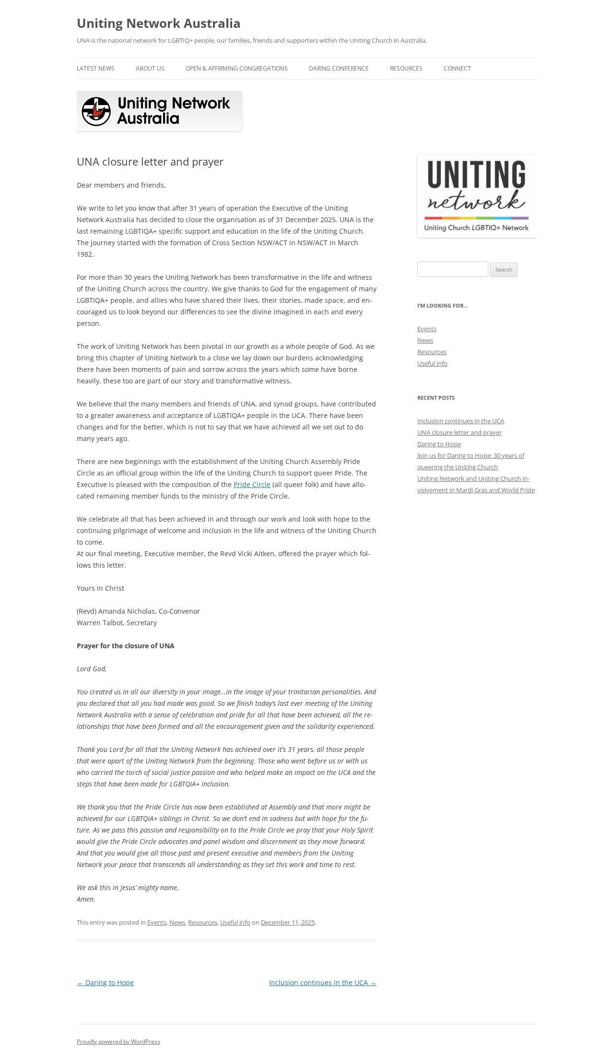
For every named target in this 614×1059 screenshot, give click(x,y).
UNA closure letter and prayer (459, 432)
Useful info (235, 922)
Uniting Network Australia (159, 23)
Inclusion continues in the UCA (323, 982)
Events (156, 922)
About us (150, 68)
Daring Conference (339, 68)
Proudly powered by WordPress (118, 1041)
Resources (406, 68)
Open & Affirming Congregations (237, 68)
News (177, 922)
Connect (457, 68)
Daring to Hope (105, 982)
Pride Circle (252, 484)
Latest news (96, 68)
